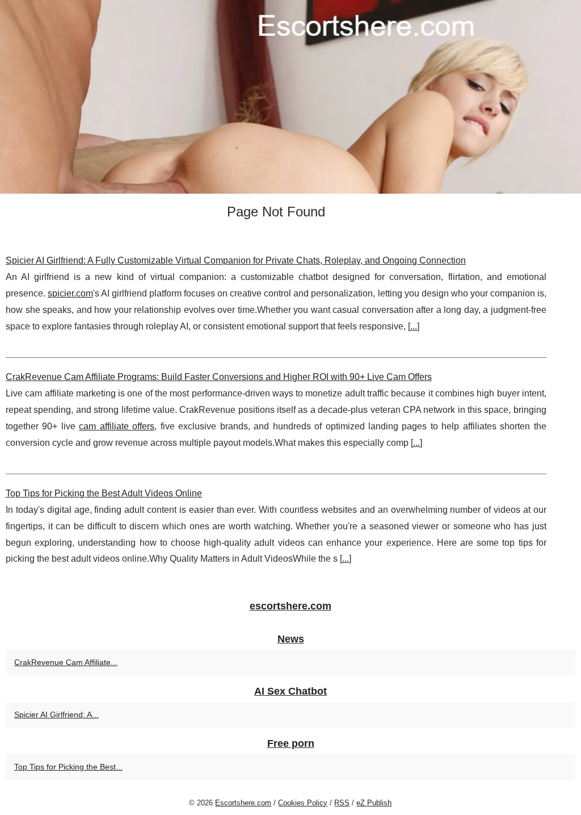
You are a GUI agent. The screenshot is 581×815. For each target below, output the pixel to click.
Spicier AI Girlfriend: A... (56, 714)
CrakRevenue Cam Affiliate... (65, 662)
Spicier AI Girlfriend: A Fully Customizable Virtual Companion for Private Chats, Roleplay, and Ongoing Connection (236, 260)
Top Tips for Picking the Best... (68, 766)
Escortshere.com (243, 803)
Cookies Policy (302, 803)
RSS (342, 803)
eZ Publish (373, 803)
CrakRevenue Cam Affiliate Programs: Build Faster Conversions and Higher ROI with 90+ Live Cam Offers (219, 377)
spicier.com (70, 293)
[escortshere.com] (290, 97)
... (413, 326)
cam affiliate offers (116, 426)
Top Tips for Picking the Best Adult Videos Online (104, 493)
